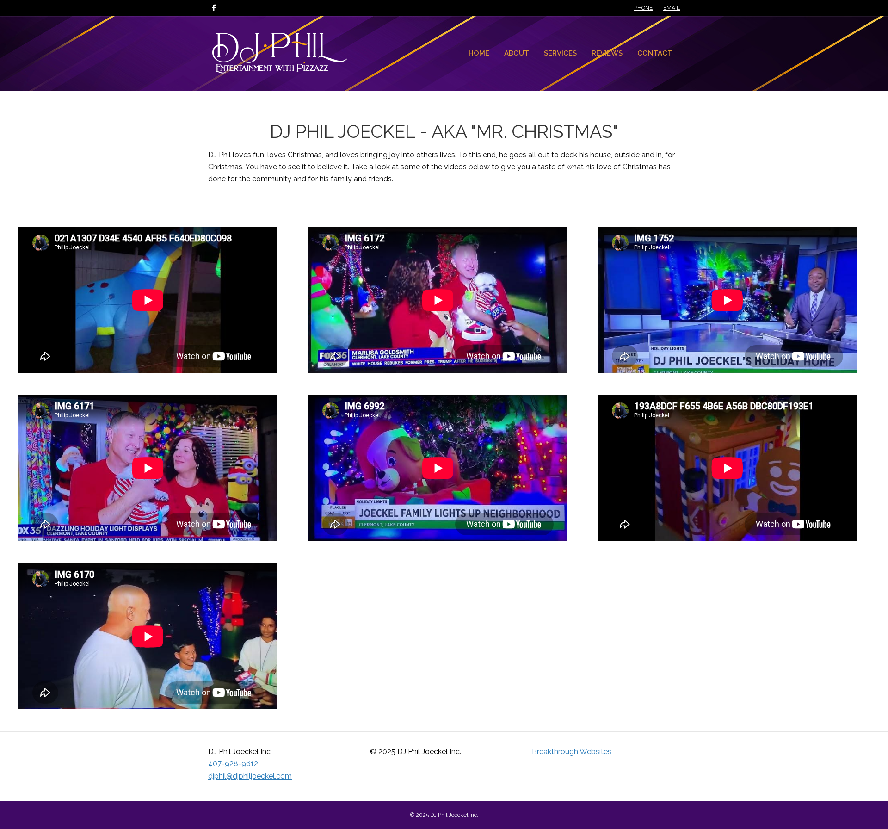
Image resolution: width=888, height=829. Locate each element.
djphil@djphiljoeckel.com (250, 776)
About (516, 53)
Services (560, 53)
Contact (654, 53)
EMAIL (671, 8)
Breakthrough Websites (571, 751)
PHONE (643, 8)
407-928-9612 (233, 763)
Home (479, 53)
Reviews (607, 53)
